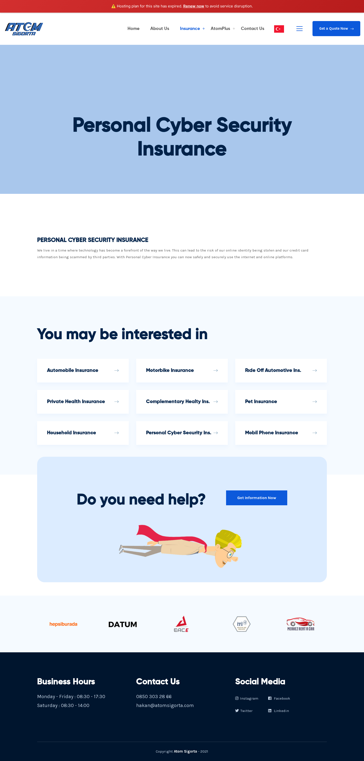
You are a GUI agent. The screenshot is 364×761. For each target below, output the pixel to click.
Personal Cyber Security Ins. (178, 433)
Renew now (193, 6)
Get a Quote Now (333, 28)
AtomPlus (220, 28)
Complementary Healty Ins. (178, 401)
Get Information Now (256, 497)
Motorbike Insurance (170, 370)
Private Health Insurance (76, 401)
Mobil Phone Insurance (271, 433)
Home (133, 28)
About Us (159, 28)
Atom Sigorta (185, 751)
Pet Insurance (261, 401)
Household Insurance (71, 433)
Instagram (249, 698)
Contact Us (252, 28)
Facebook (281, 698)
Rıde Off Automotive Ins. (273, 370)
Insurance (190, 28)
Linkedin (281, 711)
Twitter (246, 711)
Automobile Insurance (72, 370)
